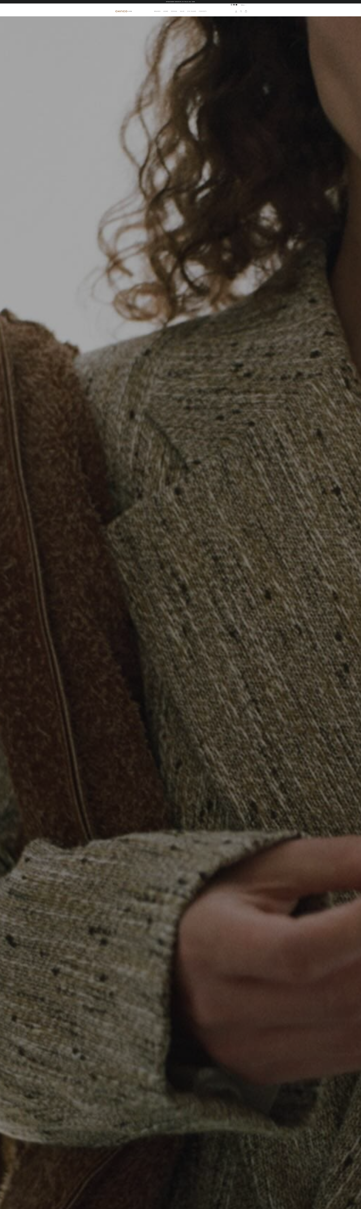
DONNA (174, 11)
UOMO (165, 11)
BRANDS (157, 11)
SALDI (182, 11)
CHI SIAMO (191, 11)
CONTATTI (203, 11)
